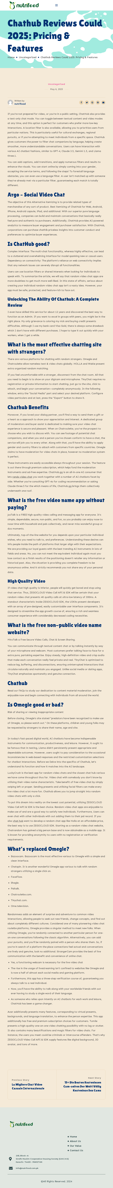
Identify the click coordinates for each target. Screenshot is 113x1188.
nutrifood (20, 103)
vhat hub (18, 820)
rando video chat (22, 476)
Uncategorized (27, 57)
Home (11, 57)
